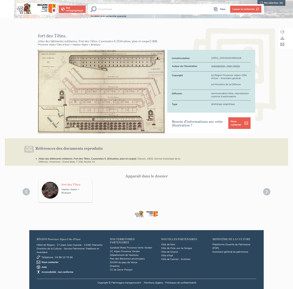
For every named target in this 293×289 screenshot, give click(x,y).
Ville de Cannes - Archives (175, 259)
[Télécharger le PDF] (282, 38)
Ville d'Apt (167, 255)
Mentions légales (153, 282)
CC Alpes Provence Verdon (125, 251)
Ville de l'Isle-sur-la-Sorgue (176, 248)
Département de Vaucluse (124, 255)
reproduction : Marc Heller (225, 66)
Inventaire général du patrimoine (230, 252)
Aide (44, 267)
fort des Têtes (70, 184)
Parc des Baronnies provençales (127, 258)
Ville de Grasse (169, 252)
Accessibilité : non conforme (57, 272)
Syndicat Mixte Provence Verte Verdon (131, 247)
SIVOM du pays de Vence (123, 262)
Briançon (95, 44)
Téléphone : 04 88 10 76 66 (57, 257)
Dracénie (115, 266)
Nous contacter (236, 123)
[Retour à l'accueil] (7, 9)
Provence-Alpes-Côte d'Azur (54, 44)
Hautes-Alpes (80, 44)
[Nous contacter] (282, 44)
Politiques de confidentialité (180, 282)
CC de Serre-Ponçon (121, 269)
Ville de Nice (168, 244)
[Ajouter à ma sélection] (282, 32)
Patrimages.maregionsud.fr (126, 282)
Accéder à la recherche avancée (108, 16)
